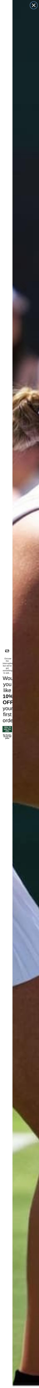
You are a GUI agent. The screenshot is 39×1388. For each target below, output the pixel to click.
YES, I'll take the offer (7, 729)
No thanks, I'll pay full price (7, 736)
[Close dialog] (33, 5)
